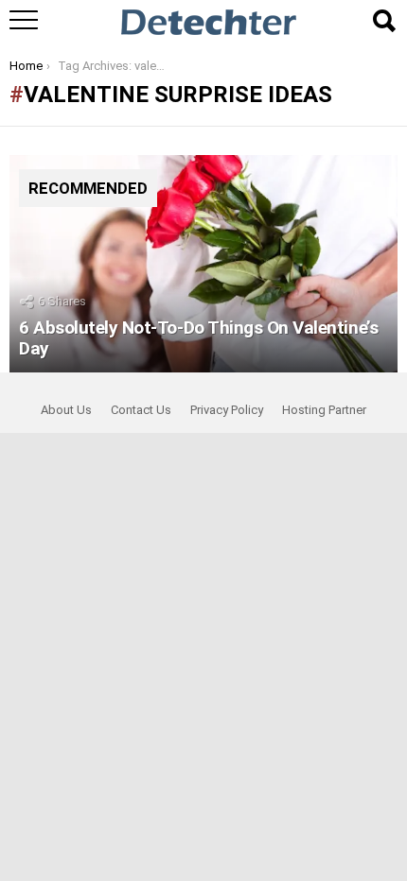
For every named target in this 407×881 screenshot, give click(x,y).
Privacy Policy (226, 410)
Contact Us (141, 410)
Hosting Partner (324, 410)
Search (383, 21)
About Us (66, 410)
